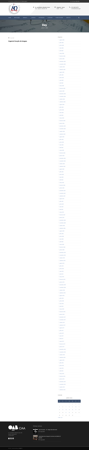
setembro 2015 (62, 389)
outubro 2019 (62, 257)
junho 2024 (61, 109)
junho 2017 (61, 333)
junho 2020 (61, 236)
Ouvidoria (50, 17)
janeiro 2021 (61, 217)
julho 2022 (61, 171)
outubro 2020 (62, 225)
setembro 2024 (62, 101)
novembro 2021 (62, 193)
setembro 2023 (62, 134)
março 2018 (61, 309)
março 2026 (61, 53)
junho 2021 (61, 204)
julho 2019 (61, 266)
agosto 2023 (61, 136)
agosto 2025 (61, 72)
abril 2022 (61, 179)
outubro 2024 (62, 99)
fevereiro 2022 (62, 185)
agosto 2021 (61, 198)
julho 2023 (61, 139)
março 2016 (61, 373)
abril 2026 (61, 50)
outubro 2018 (62, 290)
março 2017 (61, 341)
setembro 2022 (62, 166)
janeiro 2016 (61, 379)
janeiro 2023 (61, 155)
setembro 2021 (62, 196)
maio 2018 (61, 303)
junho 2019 (61, 268)
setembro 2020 (62, 228)
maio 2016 (61, 368)
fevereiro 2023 (62, 153)
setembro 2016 (62, 357)
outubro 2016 (62, 354)
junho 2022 (61, 174)
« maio (59, 417)
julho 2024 (61, 107)
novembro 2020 (62, 222)
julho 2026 (61, 42)
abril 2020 (61, 241)
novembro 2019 (62, 255)
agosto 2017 (61, 327)
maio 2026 (61, 48)
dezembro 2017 (62, 317)
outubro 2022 (62, 163)
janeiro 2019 (61, 282)
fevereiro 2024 (62, 120)
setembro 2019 (62, 260)
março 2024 (61, 118)
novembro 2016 (62, 352)
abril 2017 (61, 338)
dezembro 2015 (62, 381)
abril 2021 (61, 209)
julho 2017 (61, 330)
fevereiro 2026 (62, 56)
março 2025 (61, 85)
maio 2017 (61, 335)
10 (75, 406)
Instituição (17, 17)
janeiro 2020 (61, 249)
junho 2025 (61, 77)
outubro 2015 (62, 387)
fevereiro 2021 (62, 214)
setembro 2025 (62, 69)
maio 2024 (61, 112)
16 (72, 409)
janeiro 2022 (61, 187)
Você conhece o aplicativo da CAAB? (17, 1)
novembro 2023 (62, 128)
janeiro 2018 (61, 314)
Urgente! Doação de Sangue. (17, 41)
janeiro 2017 (61, 346)
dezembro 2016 (62, 349)
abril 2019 (61, 274)
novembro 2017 (62, 319)
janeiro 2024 (61, 123)
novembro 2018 (62, 287)
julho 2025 (61, 74)
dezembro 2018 (62, 284)
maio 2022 (61, 177)
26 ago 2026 (42, 431)
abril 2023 (61, 147)
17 (75, 409)
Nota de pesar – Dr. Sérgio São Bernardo (48, 429)
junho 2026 (61, 45)
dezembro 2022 (62, 158)
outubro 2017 (62, 322)
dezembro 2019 (62, 252)
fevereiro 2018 (62, 311)
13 (62, 409)
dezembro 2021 (62, 190)
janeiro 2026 (61, 58)
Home (9, 17)
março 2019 (61, 276)
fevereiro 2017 (62, 344)
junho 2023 (61, 142)
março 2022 (61, 182)
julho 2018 (61, 298)
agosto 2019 (61, 263)
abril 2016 (61, 370)
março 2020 (61, 244)
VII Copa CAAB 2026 (75, 1)
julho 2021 (61, 201)
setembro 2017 (62, 325)
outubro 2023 (62, 131)
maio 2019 (61, 271)
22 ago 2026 (42, 439)
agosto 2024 (61, 104)
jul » (62, 417)
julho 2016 (61, 362)
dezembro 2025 (62, 61)
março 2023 (61, 150)
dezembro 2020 (62, 220)
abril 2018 (61, 306)
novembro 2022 (62, 161)
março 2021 (61, 212)
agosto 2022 (61, 169)
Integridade (41, 17)
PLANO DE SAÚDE (59, 17)
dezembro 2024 (62, 93)
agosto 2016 (61, 360)
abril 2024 (61, 115)
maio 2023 (61, 144)
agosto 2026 (61, 39)
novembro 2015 (62, 384)
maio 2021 (61, 206)
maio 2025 (61, 80)
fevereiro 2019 (62, 279)
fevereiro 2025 (62, 88)
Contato (68, 17)
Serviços (25, 17)
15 (69, 409)
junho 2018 (61, 300)
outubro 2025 (62, 66)
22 (69, 412)
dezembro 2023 (62, 126)
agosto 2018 (61, 295)
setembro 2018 (62, 292)
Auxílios (33, 17)
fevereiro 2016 (62, 376)
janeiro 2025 (61, 91)
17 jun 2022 (12, 38)
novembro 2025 (62, 64)
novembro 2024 (62, 96)
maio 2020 (61, 239)
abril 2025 (61, 83)
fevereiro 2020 (62, 247)
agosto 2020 (61, 231)
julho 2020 (61, 233)
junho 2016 (61, 365)
